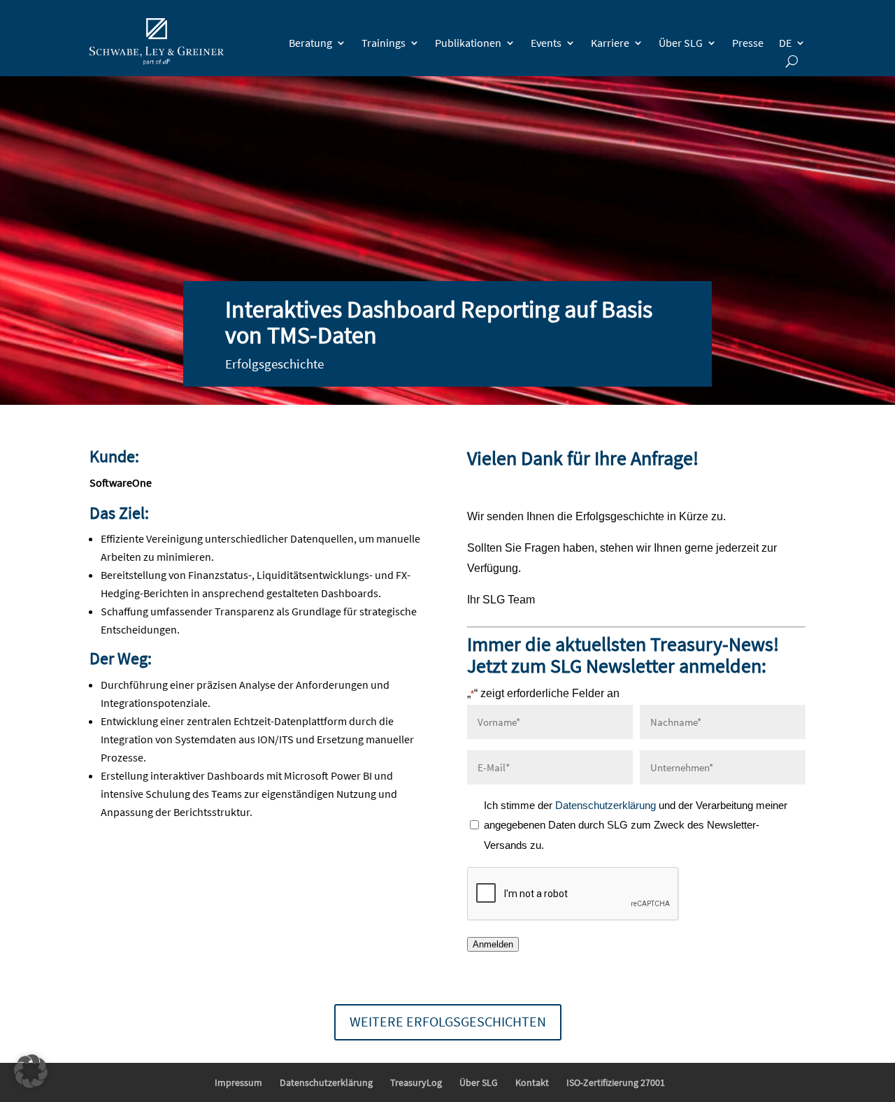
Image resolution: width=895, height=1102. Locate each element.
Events (546, 43)
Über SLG (681, 43)
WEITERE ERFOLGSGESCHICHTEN (448, 1021)
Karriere (610, 43)
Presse (748, 43)
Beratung (310, 43)
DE (785, 43)
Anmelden (493, 944)
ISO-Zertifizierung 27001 (615, 1082)
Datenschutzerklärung (607, 805)
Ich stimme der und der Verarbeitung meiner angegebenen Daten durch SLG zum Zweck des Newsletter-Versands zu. (635, 825)
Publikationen (468, 43)
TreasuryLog (416, 1082)
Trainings (383, 43)
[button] (31, 1071)
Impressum (238, 1082)
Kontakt (532, 1082)
